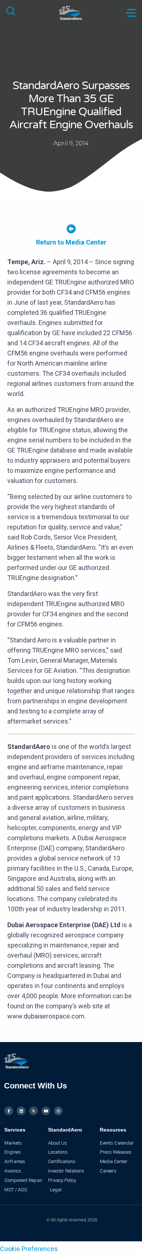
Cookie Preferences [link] (29, 1249)
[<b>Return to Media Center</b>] (71, 228)
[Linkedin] (21, 1111)
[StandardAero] (71, 12)
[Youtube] (46, 1111)
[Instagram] (58, 1111)
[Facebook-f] (8, 1111)
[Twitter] (33, 1111)
